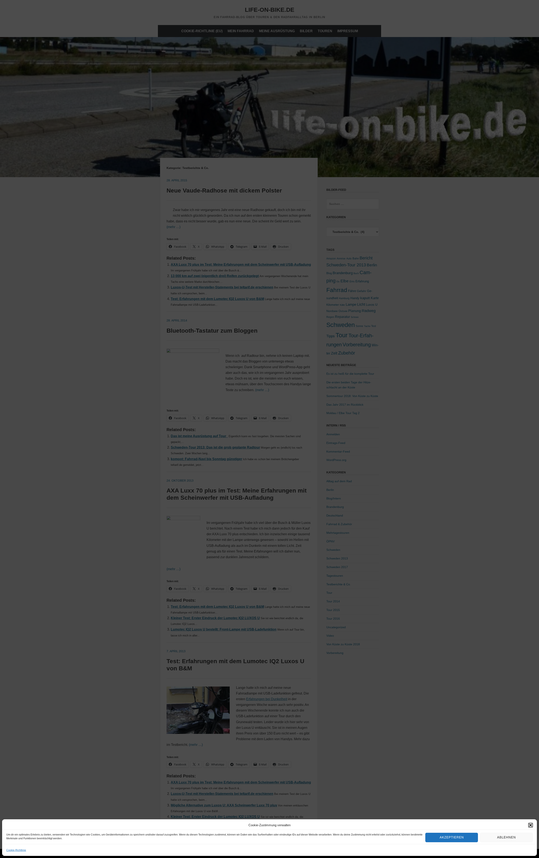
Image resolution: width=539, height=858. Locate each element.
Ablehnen (506, 837)
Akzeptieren (452, 837)
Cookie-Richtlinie (16, 850)
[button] (530, 825)
